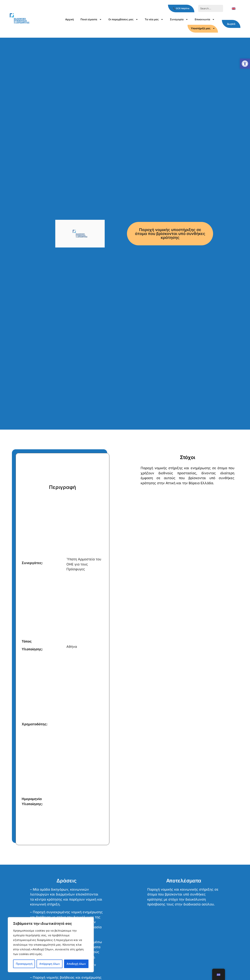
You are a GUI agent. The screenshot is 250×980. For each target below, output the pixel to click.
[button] (245, 64)
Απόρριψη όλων (49, 963)
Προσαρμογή (24, 963)
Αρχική (69, 19)
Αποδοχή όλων (76, 963)
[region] (51, 944)
